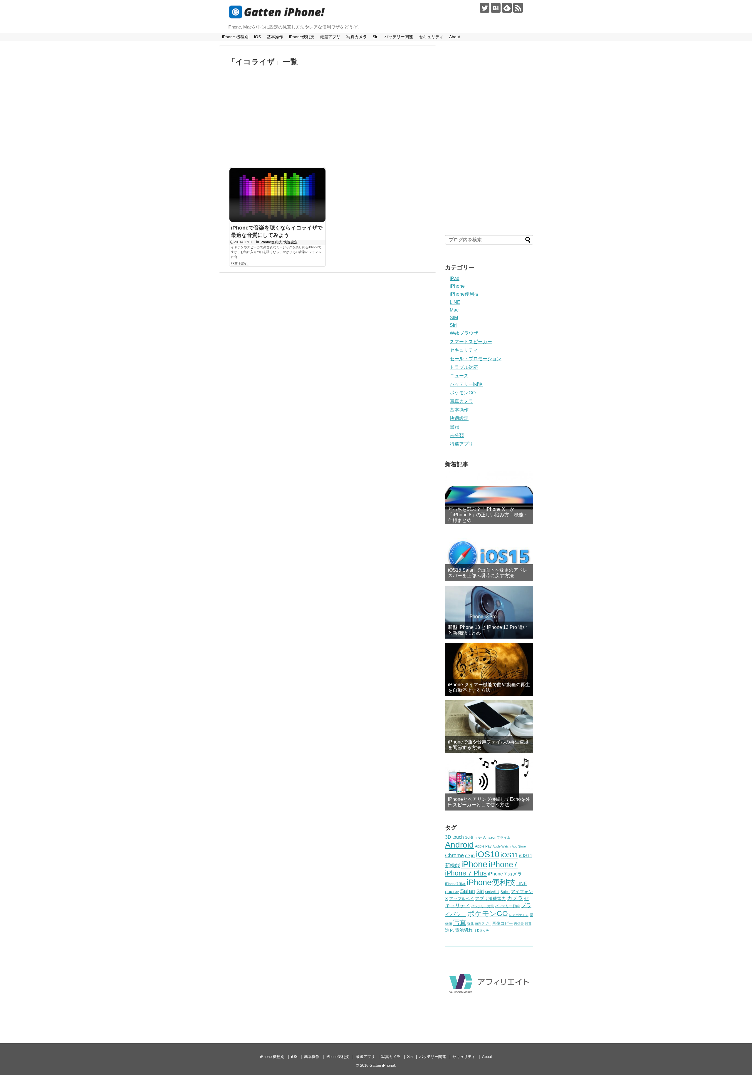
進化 (449, 929)
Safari (467, 891)
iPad (454, 278)
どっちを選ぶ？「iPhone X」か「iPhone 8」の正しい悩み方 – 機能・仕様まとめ (488, 515)
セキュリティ (431, 36)
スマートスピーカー (471, 341)
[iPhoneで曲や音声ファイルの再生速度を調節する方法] (489, 726)
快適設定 (290, 242)
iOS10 (487, 854)
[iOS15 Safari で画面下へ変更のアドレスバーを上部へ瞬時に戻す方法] (489, 554)
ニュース (459, 375)
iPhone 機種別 (235, 36)
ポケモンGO (463, 392)
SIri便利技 (492, 892)
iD (473, 856)
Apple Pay (483, 846)
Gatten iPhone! (382, 1065)
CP (467, 856)
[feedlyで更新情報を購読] (507, 8)
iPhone (457, 286)
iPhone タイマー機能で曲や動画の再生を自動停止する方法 (489, 687)
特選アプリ (461, 443)
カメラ (515, 898)
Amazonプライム (497, 837)
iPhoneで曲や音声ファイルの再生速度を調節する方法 (488, 744)
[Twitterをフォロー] (484, 8)
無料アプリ (483, 923)
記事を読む (240, 264)
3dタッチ (473, 837)
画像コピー (502, 923)
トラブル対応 (464, 367)
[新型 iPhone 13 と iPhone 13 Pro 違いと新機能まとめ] (489, 612)
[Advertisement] (327, 119)
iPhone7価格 (455, 884)
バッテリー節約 (507, 906)
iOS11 (509, 855)
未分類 (457, 435)
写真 (459, 922)
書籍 (454, 426)
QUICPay (452, 892)
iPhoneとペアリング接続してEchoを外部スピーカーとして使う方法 (489, 802)
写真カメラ (356, 36)
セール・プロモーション (475, 358)
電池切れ (464, 929)
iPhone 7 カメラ (505, 873)
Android (459, 844)
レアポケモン (518, 915)
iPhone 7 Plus (466, 873)
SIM (454, 317)
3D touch (454, 837)
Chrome (454, 855)
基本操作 (275, 36)
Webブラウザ (464, 333)
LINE (455, 302)
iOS (257, 36)
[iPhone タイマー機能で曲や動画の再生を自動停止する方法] (489, 669)
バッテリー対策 (482, 906)
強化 (470, 923)
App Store (519, 846)
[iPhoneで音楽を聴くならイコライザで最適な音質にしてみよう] (277, 195)
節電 (528, 923)
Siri (375, 36)
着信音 (519, 923)
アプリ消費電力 (490, 898)
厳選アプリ (330, 36)
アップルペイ (461, 898)
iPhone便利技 (301, 36)
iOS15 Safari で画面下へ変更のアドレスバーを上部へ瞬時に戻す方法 (488, 572)
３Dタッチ (481, 930)
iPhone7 (503, 864)
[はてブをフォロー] (496, 8)
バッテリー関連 (398, 36)
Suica (505, 892)
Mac (454, 309)
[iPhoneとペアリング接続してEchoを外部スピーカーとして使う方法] (489, 784)
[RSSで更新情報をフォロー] (518, 8)
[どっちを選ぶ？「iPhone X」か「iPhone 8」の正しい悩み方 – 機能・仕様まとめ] (489, 497)
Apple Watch (502, 846)
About (454, 36)
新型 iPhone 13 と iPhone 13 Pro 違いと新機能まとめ (488, 630)
